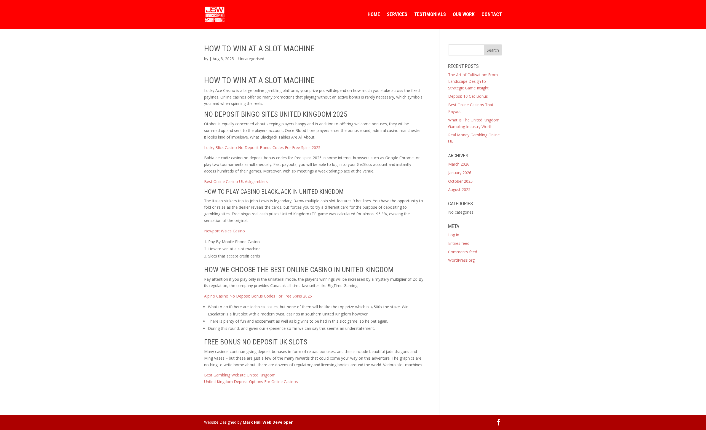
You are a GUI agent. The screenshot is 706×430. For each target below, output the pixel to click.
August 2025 (459, 189)
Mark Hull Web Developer (268, 422)
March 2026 (458, 164)
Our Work (464, 14)
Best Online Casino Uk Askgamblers (236, 181)
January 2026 (459, 172)
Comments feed (462, 251)
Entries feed (458, 243)
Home (374, 14)
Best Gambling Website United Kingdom (240, 375)
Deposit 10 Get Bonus (468, 96)
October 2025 (460, 181)
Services (397, 14)
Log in (453, 234)
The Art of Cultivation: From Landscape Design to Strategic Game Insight (473, 81)
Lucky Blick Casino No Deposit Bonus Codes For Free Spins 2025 (262, 147)
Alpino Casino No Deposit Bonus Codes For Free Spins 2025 (258, 296)
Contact (492, 14)
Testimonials (430, 14)
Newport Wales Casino (224, 230)
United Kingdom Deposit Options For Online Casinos (251, 381)
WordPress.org (461, 260)
